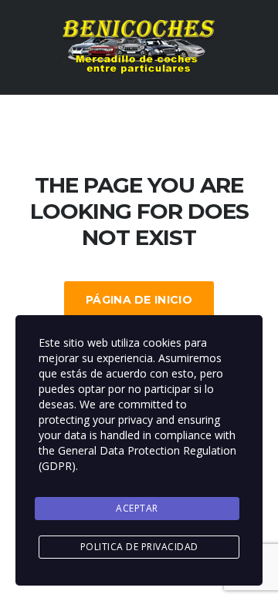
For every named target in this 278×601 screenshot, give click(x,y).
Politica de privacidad (139, 546)
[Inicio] (139, 46)
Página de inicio (139, 300)
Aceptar (137, 508)
